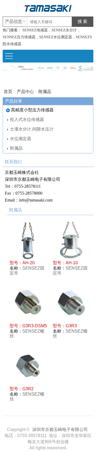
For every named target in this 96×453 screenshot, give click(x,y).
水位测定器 (20, 138)
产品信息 (13, 21)
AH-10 (72, 263)
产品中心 (25, 91)
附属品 (44, 91)
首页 (8, 91)
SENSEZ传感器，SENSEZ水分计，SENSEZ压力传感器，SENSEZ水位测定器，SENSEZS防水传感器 (47, 37)
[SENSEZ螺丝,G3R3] (72, 303)
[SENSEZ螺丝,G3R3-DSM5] (28, 303)
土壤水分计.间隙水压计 (32, 129)
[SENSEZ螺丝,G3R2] (28, 366)
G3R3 (71, 326)
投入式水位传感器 (27, 119)
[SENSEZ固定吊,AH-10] (72, 240)
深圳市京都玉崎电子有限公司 (60, 429)
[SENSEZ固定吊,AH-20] (28, 240)
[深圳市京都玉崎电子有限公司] (48, 8)
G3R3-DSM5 (34, 326)
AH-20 (28, 263)
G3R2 (28, 389)
